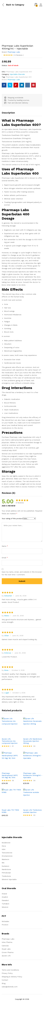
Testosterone (7, 853)
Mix (3, 863)
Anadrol (5, 897)
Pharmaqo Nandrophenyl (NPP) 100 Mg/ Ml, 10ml (10, 775)
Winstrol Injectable (9, 879)
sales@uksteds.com (9, 987)
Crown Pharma (7, 952)
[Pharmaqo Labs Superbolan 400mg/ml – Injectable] (4, 85)
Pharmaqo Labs (14, 52)
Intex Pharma (7, 942)
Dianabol (5, 900)
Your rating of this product (12, 518)
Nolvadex (5, 921)
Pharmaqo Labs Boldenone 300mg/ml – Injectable (32, 775)
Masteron (5, 859)
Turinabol (5, 904)
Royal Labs (6, 949)
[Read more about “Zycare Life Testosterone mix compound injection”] (9, 735)
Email (5, 558)
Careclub (5, 946)
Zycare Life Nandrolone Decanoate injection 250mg (32, 741)
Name (5, 546)
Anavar (4, 894)
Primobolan (6, 873)
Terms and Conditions (10, 970)
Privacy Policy (7, 973)
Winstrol (5, 907)
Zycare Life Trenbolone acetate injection (32, 811)
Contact (5, 980)
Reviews (18, 55)
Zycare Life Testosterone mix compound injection (9, 741)
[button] (9, 769)
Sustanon (5, 866)
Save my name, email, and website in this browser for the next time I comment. (22, 573)
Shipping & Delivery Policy (12, 977)
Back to (10, 4)
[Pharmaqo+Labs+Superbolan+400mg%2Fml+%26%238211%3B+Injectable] (10, 85)
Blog (3, 983)
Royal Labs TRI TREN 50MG (10, 811)
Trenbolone (6, 876)
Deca (4, 846)
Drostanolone (7, 856)
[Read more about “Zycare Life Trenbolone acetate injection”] (30, 806)
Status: (4, 65)
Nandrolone (6, 869)
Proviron (5, 925)
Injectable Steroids (17, 74)
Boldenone (6, 843)
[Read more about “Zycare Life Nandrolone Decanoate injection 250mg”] (30, 735)
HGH (3, 849)
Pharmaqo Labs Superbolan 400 (19, 77)
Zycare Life (6, 956)
